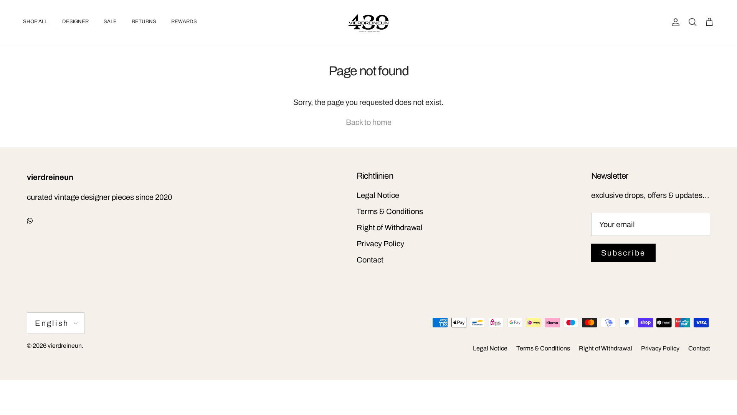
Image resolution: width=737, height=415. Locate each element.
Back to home (369, 122)
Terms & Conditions (390, 211)
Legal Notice (378, 195)
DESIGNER (75, 21)
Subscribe (623, 253)
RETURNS (144, 21)
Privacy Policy (380, 243)
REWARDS (184, 21)
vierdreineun (65, 345)
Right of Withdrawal (390, 227)
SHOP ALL (35, 21)
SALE (110, 21)
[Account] (674, 22)
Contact (370, 260)
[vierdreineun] (368, 22)
